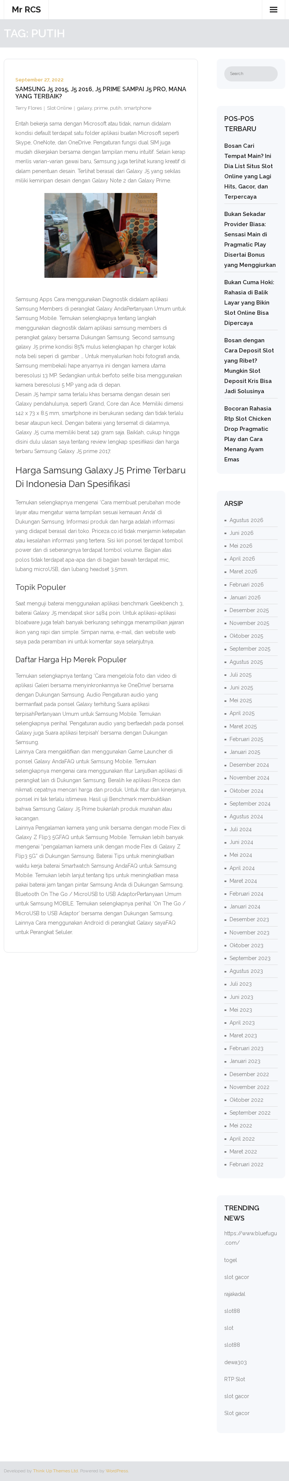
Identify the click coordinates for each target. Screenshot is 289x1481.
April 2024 (242, 868)
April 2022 (242, 1139)
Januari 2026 (245, 597)
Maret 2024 (243, 881)
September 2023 (250, 958)
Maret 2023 (243, 1035)
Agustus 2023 (246, 971)
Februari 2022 (246, 1164)
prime (101, 108)
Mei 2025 (241, 700)
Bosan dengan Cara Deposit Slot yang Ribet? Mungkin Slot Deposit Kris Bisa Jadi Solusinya (249, 366)
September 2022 (250, 1113)
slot (228, 1328)
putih (116, 108)
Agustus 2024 (246, 816)
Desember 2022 (249, 1074)
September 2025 (250, 649)
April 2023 (242, 1023)
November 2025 (249, 623)
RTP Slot (234, 1379)
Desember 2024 (249, 765)
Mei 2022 (241, 1126)
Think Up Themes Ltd (55, 1470)
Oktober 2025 (246, 636)
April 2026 (242, 559)
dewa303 (235, 1362)
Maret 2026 (243, 571)
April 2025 (242, 713)
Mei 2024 (241, 855)
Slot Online (59, 108)
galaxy (84, 108)
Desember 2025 (249, 610)
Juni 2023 (241, 997)
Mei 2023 (241, 1010)
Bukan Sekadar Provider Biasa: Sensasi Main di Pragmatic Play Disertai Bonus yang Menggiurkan (250, 239)
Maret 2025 (243, 726)
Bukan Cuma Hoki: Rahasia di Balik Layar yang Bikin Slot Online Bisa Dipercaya (249, 302)
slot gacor (236, 1277)
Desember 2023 (249, 919)
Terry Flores (28, 108)
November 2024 (249, 778)
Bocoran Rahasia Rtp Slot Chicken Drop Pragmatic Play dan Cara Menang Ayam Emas (247, 434)
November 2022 (249, 1087)
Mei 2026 (241, 546)
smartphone (137, 108)
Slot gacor (236, 1413)
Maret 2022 (243, 1152)
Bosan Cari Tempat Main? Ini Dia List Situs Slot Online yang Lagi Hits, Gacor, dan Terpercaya (248, 171)
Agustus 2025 (246, 662)
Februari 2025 (246, 739)
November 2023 (249, 933)
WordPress (117, 1470)
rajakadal (234, 1294)
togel (230, 1260)
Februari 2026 (247, 585)
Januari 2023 (245, 1061)
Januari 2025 (245, 752)
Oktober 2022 (246, 1100)
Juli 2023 (241, 984)
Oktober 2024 (246, 791)
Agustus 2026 (246, 520)
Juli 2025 (240, 675)
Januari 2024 (245, 907)
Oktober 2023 (246, 945)
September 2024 (250, 804)
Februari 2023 (246, 1048)
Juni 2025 (241, 688)
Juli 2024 (241, 829)
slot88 (232, 1311)
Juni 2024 (241, 842)
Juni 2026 (242, 533)
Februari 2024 (246, 894)
